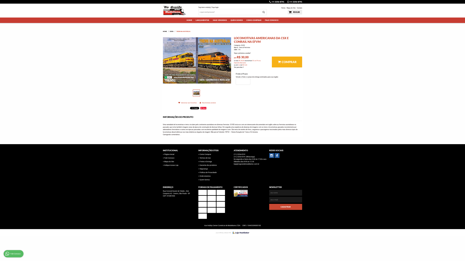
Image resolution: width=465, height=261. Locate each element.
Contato (299, 8)
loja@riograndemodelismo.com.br (246, 164)
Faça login (215, 7)
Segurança (204, 169)
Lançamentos (202, 20)
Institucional (170, 150)
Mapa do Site (291, 8)
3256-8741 (278, 2)
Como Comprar (253, 20)
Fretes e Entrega (206, 161)
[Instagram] (271, 155)
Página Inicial (169, 154)
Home (283, 8)
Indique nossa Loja (171, 165)
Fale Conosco (271, 20)
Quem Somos (237, 20)
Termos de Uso (205, 158)
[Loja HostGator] (240, 233)
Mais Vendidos (220, 20)
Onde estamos (205, 176)
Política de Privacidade (208, 172)
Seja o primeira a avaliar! (242, 53)
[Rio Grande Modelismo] (277, 155)
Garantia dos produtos (208, 165)
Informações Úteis (208, 150)
